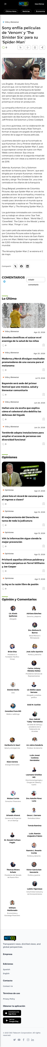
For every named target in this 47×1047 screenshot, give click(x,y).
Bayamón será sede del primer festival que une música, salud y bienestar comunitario (20, 386)
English (6, 973)
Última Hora (11, 11)
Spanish (6, 969)
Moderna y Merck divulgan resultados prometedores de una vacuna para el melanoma (23, 362)
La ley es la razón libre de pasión (20, 584)
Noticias (26, 11)
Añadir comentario (33, 280)
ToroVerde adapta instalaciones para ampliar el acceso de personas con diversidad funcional (23, 436)
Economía (40, 11)
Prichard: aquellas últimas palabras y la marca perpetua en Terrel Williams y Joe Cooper (23, 563)
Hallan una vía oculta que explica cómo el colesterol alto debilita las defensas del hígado (21, 411)
